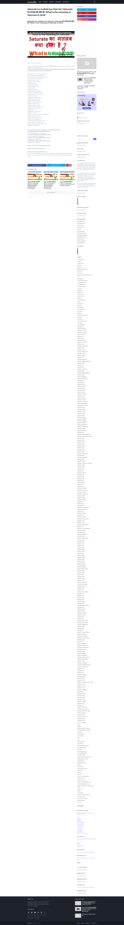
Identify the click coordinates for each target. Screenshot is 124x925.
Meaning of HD (81, 480)
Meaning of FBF (81, 455)
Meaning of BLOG (81, 384)
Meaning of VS (81, 705)
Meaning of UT (81, 691)
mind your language (82, 722)
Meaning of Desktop (82, 422)
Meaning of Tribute (81, 676)
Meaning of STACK (81, 651)
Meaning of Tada (81, 661)
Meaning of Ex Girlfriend (83, 453)
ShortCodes (79, 831)
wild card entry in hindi (82, 798)
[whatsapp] (77, 201)
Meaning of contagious (82, 403)
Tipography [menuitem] (58, 1)
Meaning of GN (81, 476)
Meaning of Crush (81, 411)
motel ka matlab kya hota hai (84, 728)
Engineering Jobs (80, 238)
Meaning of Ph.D (81, 599)
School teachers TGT (81, 233)
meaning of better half (82, 378)
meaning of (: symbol (82, 332)
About (78, 843)
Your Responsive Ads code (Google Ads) (85, 852)
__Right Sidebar (80, 825)
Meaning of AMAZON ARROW (84, 361)
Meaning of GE (81, 469)
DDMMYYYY (80, 290)
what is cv (80, 774)
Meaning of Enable (82, 445)
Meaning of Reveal (81, 626)
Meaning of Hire (81, 486)
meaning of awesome (82, 369)
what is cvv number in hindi (83, 776)
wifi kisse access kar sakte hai (84, 794)
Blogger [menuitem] (52, 1)
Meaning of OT (81, 589)
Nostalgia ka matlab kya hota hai (89, 86)
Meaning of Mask (81, 540)
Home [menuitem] (39, 1)
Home (29, 6)
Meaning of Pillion (81, 601)
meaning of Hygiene (82, 499)
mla (78, 724)
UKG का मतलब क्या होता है (82, 753)
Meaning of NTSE (81, 578)
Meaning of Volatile (82, 701)
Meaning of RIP (81, 628)
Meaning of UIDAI (81, 684)
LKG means (80, 322)
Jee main (79, 305)
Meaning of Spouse (82, 649)
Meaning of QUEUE (82, 614)
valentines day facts (82, 762)
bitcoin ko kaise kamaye (83, 280)
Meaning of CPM (81, 407)
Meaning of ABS (81, 347)
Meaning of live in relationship (84, 528)
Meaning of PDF (81, 597)
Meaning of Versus (81, 697)
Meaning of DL (81, 432)
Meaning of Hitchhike (82, 488)
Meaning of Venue (81, 695)
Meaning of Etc (81, 447)
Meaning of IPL (81, 511)
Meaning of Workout (82, 712)
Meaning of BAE (81, 371)
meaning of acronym (82, 349)
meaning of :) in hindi (82, 330)
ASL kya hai (80, 273)
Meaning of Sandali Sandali (83, 632)
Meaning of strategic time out (84, 657)
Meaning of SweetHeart (83, 659)
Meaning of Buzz (81, 392)
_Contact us (79, 829)
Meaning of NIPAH (81, 563)
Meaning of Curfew (82, 413)
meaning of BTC (81, 388)
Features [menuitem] (45, 1)
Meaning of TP (81, 672)
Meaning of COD (81, 396)
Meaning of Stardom (82, 653)
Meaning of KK (81, 526)
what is (79, 764)
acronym (79, 267)
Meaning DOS (80, 326)
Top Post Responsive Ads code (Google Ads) (86, 838)
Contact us (79, 845)
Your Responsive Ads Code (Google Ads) (85, 887)
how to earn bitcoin (82, 299)
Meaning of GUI (81, 478)
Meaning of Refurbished (83, 622)
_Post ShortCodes (81, 822)
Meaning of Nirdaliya (82, 566)
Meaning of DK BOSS (82, 430)
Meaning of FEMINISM (82, 457)
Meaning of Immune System (83, 507)
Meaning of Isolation (82, 513)
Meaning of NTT (81, 580)
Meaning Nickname (82, 328)
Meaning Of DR (81, 438)
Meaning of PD (81, 595)
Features (79, 820)
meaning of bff (81, 382)
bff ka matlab (80, 278)
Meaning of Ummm (82, 686)
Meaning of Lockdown (82, 534)
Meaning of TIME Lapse (83, 666)
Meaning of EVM (81, 451)
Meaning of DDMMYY (82, 419)
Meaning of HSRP (81, 495)
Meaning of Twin (81, 680)
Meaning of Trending (82, 674)
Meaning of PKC (81, 603)
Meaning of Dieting (82, 428)
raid (78, 739)
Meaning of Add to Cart (82, 351)
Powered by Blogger (82, 117)
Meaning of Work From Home (84, 710)
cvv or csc (80, 288)
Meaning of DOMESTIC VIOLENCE (85, 436)
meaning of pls (81, 607)
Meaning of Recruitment (83, 620)
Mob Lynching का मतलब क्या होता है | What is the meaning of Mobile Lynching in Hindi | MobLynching (90, 80)
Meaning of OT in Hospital (83, 591)
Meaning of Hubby (81, 497)
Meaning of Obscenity (82, 582)
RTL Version (93, 923)
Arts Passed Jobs (80, 221)
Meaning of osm (81, 588)
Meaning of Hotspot (82, 492)
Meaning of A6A (81, 344)
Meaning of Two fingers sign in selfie (85, 682)
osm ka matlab (81, 733)
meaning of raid (81, 616)
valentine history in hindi (83, 758)
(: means (79, 261)
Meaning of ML (81, 543)
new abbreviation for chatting (84, 730)
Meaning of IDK (81, 505)
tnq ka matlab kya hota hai (83, 745)
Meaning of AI (80, 357)
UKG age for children (82, 747)
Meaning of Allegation (82, 359)
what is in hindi (81, 778)
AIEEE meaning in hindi (82, 269)
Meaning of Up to (81, 687)
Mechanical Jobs (80, 227)
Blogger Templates (86, 813)
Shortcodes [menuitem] (66, 1)
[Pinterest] (67, 165)
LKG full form (80, 319)
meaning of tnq (81, 670)
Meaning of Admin (81, 353)
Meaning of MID (81, 541)
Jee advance (80, 303)
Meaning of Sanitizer (82, 634)
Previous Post (30, 196)
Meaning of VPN (81, 703)
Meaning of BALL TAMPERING (84, 372)
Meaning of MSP (81, 551)
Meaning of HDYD (81, 482)
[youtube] (77, 204)
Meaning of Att (81, 367)
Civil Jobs (79, 229)
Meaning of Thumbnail (82, 662)
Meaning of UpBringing (82, 689)
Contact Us (87, 923)
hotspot (79, 298)
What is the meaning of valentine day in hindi (86, 786)
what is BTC (80, 770)
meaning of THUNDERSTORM (84, 664)
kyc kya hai (80, 311)
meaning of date (81, 415)
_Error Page (79, 828)
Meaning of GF (81, 470)
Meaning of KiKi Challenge (83, 524)
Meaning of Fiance (81, 461)
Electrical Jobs (80, 225)
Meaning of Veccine (82, 693)
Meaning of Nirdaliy (82, 564)
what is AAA (80, 766)
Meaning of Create (81, 409)
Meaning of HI (80, 484)
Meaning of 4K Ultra (82, 340)
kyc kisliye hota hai (82, 309)
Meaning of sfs (81, 641)
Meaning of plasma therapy (83, 605)
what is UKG (80, 789)
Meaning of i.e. (81, 501)
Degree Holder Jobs (81, 240)
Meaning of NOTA (81, 570)
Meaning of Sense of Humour (84, 637)
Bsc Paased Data (80, 242)
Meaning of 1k (80, 336)
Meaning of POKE (81, 609)
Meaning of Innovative (82, 509)
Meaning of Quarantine (82, 613)
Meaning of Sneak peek (82, 645)
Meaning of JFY (81, 515)
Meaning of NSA (81, 576)
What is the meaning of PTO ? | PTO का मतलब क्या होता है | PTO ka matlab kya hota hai (86, 73)
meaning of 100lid (81, 334)
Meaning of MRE (81, 549)
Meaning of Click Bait (82, 394)
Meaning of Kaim (81, 520)
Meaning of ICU (81, 503)
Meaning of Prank (81, 611)
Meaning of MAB (81, 536)
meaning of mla (81, 545)
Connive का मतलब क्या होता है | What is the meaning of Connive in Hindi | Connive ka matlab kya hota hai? (67, 183)
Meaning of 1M (81, 338)
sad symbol (80, 743)
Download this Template (82, 833)
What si (79, 790)
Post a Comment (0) (51, 192)
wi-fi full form (80, 792)
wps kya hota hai (81, 800)
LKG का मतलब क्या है (81, 324)
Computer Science (81, 223)
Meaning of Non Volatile (83, 568)
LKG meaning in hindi (82, 321)
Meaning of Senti (81, 639)
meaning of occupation (82, 584)
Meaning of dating (81, 417)
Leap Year (80, 317)
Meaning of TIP (81, 668)
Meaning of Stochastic (82, 655)
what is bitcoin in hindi (82, 768)
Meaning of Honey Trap (82, 490)
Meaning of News (81, 559)
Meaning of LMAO (81, 530)
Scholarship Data (80, 231)
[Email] (70, 165)
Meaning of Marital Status (83, 538)
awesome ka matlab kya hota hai (85, 275)
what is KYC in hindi (82, 780)
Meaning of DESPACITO (83, 424)
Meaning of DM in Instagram (83, 434)
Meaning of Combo (82, 397)
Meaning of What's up (82, 707)
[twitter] (77, 200)
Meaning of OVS (81, 593)
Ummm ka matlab (81, 755)
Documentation (80, 830)
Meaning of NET (81, 555)
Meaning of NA (81, 553)
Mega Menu (79, 819)
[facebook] (77, 198)
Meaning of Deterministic (83, 426)
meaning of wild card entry (83, 709)
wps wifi (79, 802)
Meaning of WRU (81, 718)
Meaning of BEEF (81, 374)
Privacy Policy (80, 846)
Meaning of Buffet (81, 390)
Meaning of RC (81, 618)
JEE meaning (80, 307)
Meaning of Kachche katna (83, 518)
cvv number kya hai (82, 286)
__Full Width (79, 826)
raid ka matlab (81, 741)
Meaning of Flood (81, 465)
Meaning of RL (81, 630)
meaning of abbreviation (83, 346)
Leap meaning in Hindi (82, 315)
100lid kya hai (80, 263)
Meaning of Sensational (82, 636)
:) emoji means (81, 259)
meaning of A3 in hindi (82, 342)
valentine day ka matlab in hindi (84, 757)
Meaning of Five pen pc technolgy (85, 463)
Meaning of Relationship (83, 624)
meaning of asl (81, 365)
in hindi (79, 301)
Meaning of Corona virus (83, 405)
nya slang (80, 732)
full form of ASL (81, 294)
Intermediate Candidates (82, 235)
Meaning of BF (81, 380)
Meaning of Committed (82, 401)
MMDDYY (80, 726)
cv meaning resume (82, 284)
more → (36, 905)
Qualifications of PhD (81, 237)
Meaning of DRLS (81, 440)
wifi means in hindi (81, 796)
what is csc (80, 772)
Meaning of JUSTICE (82, 516)
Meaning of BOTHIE (82, 386)
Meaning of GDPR (81, 467)
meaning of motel (81, 547)
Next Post (72, 196)
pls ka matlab (80, 735)
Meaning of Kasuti (81, 522)
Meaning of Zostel (81, 720)
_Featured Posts (80, 821)
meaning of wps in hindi (83, 716)
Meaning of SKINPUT (82, 643)
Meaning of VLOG (81, 699)
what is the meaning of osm (83, 783)
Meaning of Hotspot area (83, 493)
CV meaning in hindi (82, 282)
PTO (78, 737)
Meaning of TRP (81, 678)
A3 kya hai (80, 265)
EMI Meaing (80, 292)
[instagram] (77, 202)
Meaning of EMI (81, 444)
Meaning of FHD (81, 459)
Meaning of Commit (82, 399)
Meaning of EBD (81, 442)
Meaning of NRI (81, 574)
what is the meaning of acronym (84, 781)
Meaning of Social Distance (83, 647)
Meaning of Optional (82, 586)
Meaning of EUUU (81, 449)
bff (78, 276)
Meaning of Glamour (82, 472)
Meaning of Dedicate (82, 420)
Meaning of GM (81, 474)
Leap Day (80, 313)
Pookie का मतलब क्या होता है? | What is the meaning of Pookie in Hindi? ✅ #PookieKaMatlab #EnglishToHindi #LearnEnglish (50, 185)
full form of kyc (81, 296)
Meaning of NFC (81, 561)
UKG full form (80, 749)
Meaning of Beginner (82, 376)
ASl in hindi (80, 271)
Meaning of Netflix (81, 557)
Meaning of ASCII (81, 363)
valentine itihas (81, 760)
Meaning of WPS (81, 714)
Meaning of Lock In (82, 532)
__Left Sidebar (80, 824)
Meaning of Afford (81, 355)
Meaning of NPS (81, 572)
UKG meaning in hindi (82, 751)
